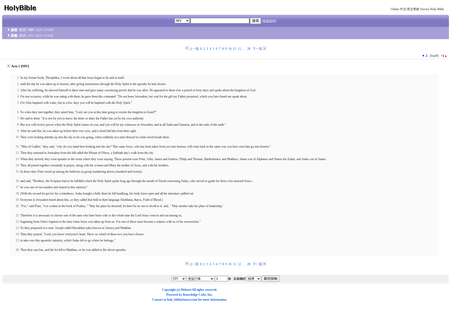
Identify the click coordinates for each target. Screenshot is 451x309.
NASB (49, 30)
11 (234, 49)
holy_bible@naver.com (182, 299)
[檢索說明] (269, 21)
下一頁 (257, 49)
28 (248, 49)
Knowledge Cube (194, 294)
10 (230, 49)
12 (239, 49)
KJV (40, 30)
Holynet (186, 290)
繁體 (22, 30)
